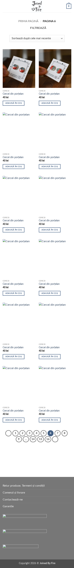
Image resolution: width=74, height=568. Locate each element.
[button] (5, 6)
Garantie (8, 506)
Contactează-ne (13, 499)
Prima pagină (28, 21)
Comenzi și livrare (14, 492)
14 (33, 439)
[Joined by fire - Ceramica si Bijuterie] (37, 6)
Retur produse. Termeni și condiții (24, 485)
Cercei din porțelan (13, 94)
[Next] (55, 439)
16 (48, 439)
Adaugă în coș (13, 103)
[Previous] (8, 433)
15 (40, 439)
